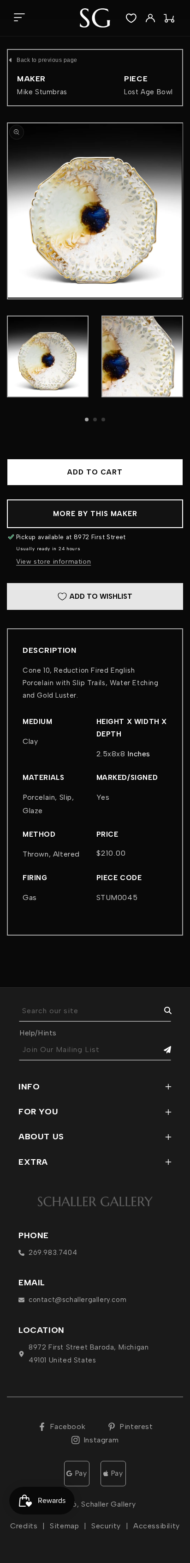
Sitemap (64, 1525)
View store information (53, 562)
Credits (23, 1525)
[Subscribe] (161, 1050)
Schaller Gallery (108, 1504)
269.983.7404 (53, 1252)
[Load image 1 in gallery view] (48, 356)
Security (106, 1525)
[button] (19, 18)
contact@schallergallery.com (77, 1299)
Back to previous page (47, 60)
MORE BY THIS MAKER (95, 514)
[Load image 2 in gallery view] (142, 356)
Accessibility (156, 1525)
